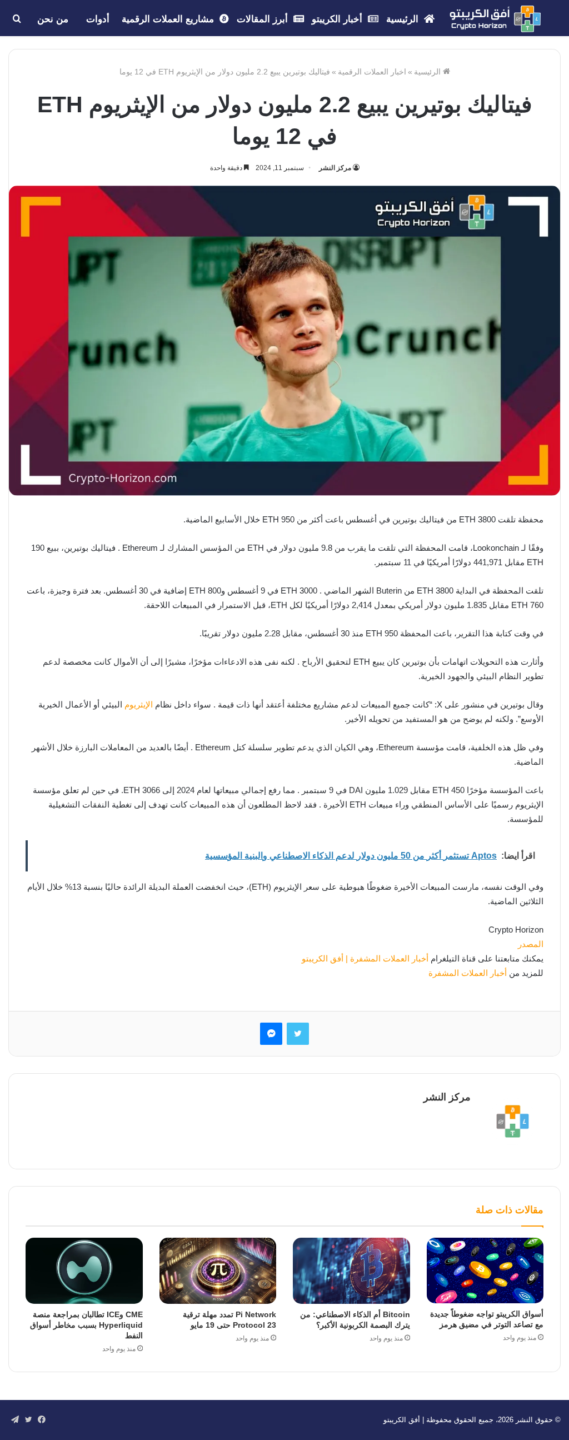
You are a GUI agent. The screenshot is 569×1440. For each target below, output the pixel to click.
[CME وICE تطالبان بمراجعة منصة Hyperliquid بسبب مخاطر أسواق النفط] (84, 1271)
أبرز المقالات (264, 19)
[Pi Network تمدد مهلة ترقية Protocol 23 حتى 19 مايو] (218, 1271)
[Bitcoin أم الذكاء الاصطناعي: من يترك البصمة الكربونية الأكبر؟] (351, 1271)
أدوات (97, 19)
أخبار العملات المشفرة (467, 973)
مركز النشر (335, 168)
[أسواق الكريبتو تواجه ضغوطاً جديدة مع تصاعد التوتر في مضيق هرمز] (485, 1271)
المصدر (530, 944)
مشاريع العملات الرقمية (169, 19)
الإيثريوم (138, 704)
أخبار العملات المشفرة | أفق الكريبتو (364, 958)
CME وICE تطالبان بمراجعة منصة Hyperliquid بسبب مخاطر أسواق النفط (86, 1325)
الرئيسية (403, 19)
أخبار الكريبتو (338, 19)
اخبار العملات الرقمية (372, 71)
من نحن (52, 19)
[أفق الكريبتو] (495, 19)
